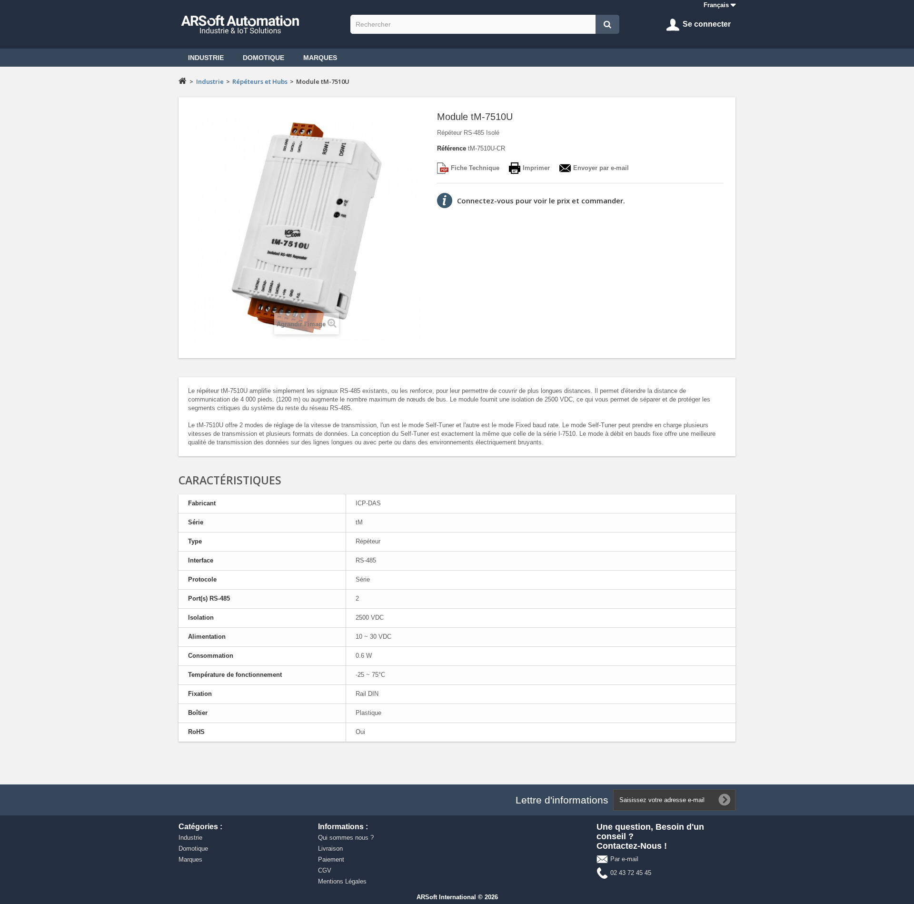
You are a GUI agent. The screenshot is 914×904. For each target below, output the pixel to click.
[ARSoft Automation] (262, 24)
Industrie (206, 57)
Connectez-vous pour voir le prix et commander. (541, 200)
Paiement (331, 859)
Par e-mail (624, 859)
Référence (451, 148)
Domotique (263, 57)
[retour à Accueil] (183, 80)
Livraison (330, 848)
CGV (324, 870)
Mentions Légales (342, 881)
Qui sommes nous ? (346, 837)
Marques (320, 57)
